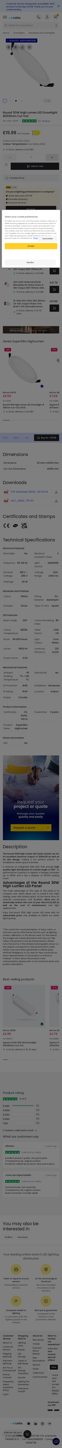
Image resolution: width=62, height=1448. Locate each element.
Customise (47, 238)
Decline (30, 262)
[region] (31, 239)
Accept (31, 246)
